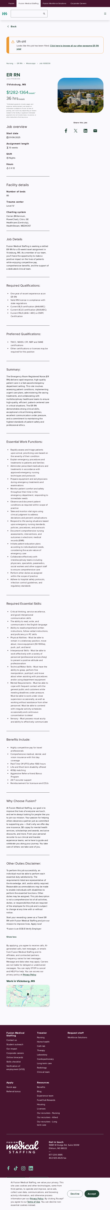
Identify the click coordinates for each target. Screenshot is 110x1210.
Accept (92, 1193)
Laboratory (42, 1054)
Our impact (11, 1048)
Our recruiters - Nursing (48, 1113)
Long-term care (44, 1063)
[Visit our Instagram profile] (23, 1168)
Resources (43, 1082)
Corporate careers (15, 1053)
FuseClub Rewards (46, 1100)
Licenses (41, 1108)
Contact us (11, 1040)
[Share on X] (76, 131)
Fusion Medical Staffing (28, 3)
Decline (75, 1193)
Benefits (41, 1087)
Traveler (42, 1032)
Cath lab (41, 1046)
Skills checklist (13, 1061)
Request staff (76, 1032)
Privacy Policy (29, 974)
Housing (41, 1104)
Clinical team (43, 1072)
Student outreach (14, 1044)
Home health (43, 1041)
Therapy (41, 1050)
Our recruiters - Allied (47, 1117)
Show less (11, 937)
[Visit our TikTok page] (16, 1168)
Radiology (42, 1067)
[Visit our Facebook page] (8, 1168)
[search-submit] (44, 13)
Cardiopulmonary (45, 1059)
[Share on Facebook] (66, 131)
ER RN (19, 63)
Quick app (11, 1087)
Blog (39, 1091)
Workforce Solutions (77, 1037)
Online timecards (14, 1057)
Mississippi (30, 63)
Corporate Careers (78, 3)
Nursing (9, 63)
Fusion (11, 3)
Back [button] (14, 26)
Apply (9, 1082)
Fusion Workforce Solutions (54, 3)
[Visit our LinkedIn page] (31, 1168)
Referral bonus (13, 1091)
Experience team (45, 1095)
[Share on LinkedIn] (85, 131)
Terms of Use (33, 1202)
